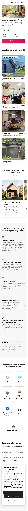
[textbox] (7, 36)
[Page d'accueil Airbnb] (3, 2)
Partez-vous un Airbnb (17, 2)
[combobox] (13, 31)
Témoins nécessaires (13, 497)
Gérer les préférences (13, 501)
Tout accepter (13, 492)
